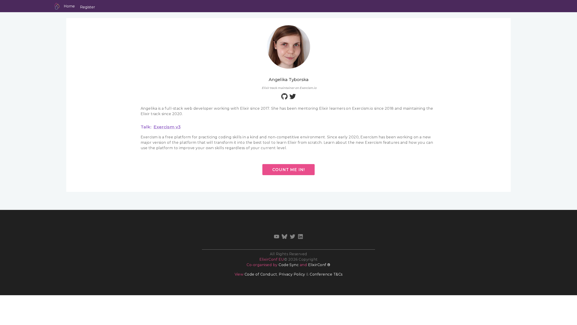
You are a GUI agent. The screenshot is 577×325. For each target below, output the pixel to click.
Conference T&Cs (326, 274)
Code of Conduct (261, 274)
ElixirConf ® (319, 265)
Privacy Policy (292, 274)
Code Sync (289, 265)
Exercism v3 (167, 127)
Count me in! (288, 169)
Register (87, 7)
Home (69, 6)
